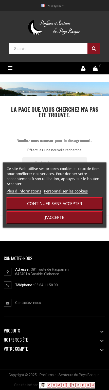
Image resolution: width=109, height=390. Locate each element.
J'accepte (54, 217)
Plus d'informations (24, 190)
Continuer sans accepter (54, 203)
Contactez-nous (28, 303)
